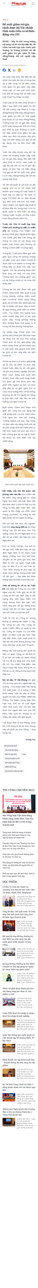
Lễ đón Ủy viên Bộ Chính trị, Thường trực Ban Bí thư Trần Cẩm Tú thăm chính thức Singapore (19, 890)
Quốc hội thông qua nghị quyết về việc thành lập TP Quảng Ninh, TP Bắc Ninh (19, 1038)
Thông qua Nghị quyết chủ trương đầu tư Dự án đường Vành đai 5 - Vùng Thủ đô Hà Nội (19, 1112)
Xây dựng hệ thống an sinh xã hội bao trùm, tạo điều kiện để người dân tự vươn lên (19, 865)
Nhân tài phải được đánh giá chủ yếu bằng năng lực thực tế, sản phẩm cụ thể (18, 991)
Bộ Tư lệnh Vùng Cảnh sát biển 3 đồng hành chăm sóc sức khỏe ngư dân (19, 1087)
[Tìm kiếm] (33, 4)
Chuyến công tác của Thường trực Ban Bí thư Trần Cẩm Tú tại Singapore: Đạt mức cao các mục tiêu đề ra (19, 846)
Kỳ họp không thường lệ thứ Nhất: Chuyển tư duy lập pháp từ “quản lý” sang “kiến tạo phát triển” (19, 966)
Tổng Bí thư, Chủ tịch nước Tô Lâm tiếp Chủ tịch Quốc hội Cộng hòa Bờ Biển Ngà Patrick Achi (19, 914)
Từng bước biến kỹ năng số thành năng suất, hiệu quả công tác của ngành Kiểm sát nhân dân (17, 835)
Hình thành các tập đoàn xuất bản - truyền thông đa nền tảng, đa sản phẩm (19, 1062)
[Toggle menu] (4, 3)
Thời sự (6, 20)
